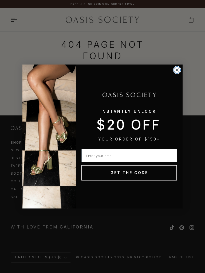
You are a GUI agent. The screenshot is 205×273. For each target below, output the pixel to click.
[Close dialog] (177, 70)
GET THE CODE (129, 172)
